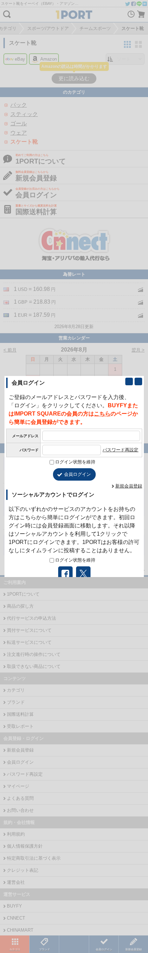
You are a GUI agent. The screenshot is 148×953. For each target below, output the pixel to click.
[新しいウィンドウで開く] (129, 381)
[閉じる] (138, 381)
